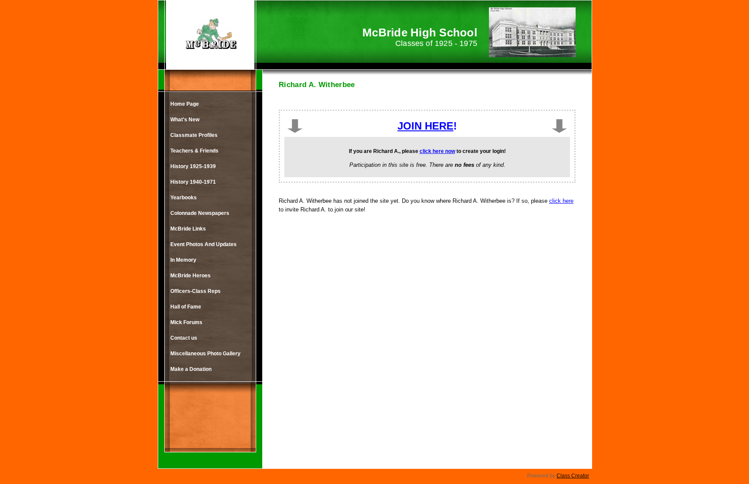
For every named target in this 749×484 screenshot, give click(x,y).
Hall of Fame (185, 307)
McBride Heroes (190, 276)
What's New (184, 120)
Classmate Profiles (194, 135)
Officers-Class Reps (195, 291)
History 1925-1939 (193, 166)
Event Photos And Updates (203, 244)
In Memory (183, 260)
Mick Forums (186, 322)
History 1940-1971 (193, 182)
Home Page (184, 104)
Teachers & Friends (194, 151)
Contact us (183, 338)
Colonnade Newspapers (199, 213)
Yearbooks (183, 198)
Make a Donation (191, 369)
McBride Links (188, 229)
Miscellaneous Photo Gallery (205, 354)
